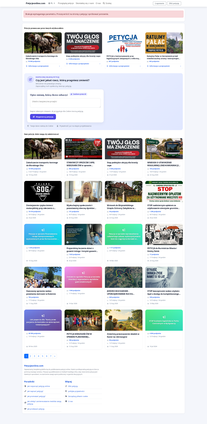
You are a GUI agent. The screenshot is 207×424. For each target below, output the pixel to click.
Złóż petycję (174, 3)
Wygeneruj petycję (44, 117)
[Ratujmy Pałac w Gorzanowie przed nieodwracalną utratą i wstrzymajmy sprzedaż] (164, 50)
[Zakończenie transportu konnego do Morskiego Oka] (43, 50)
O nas (98, 3)
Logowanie (159, 3)
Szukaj (108, 3)
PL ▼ (53, 3)
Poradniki (29, 381)
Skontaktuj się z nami (85, 3)
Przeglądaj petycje (66, 3)
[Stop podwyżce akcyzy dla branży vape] (83, 49)
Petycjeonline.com (35, 3)
